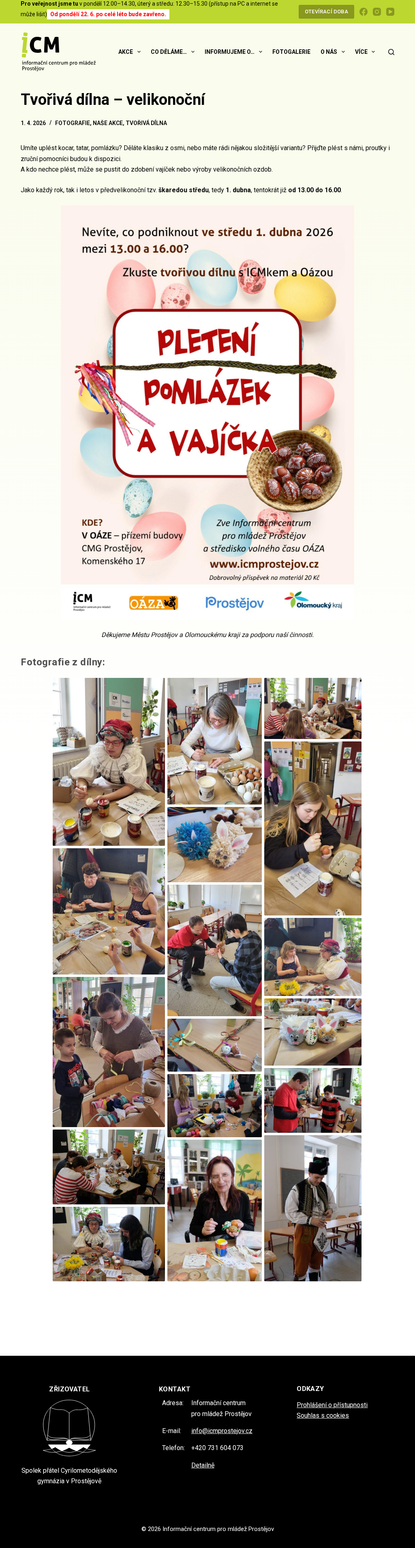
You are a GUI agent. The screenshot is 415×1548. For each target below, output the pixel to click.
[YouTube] (390, 12)
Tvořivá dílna (146, 123)
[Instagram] (377, 12)
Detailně (202, 1465)
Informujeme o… (230, 52)
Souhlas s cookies (323, 1415)
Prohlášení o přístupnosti (332, 1405)
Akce (125, 52)
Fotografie (72, 123)
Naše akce (108, 123)
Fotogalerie (291, 52)
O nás (329, 52)
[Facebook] (363, 12)
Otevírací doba (326, 11)
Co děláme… (169, 52)
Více (361, 52)
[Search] (391, 52)
